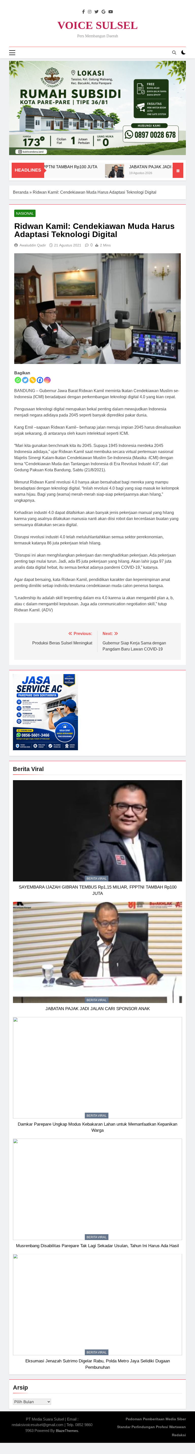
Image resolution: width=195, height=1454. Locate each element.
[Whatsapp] (18, 380)
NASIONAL (25, 213)
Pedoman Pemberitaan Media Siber (156, 1419)
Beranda (20, 192)
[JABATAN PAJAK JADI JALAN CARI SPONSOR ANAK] (96, 173)
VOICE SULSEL (97, 25)
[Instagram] (47, 380)
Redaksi (179, 1435)
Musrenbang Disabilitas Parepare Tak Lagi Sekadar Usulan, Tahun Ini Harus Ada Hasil (97, 1245)
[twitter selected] (96, 12)
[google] (103, 12)
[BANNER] (97, 108)
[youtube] (111, 12)
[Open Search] (174, 53)
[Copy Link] (32, 380)
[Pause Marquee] (178, 170)
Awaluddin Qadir (33, 245)
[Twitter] (25, 380)
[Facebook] (40, 380)
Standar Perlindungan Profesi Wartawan (151, 1427)
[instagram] (89, 12)
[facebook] (83, 12)
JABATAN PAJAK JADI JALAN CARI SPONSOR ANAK (97, 1008)
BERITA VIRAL (97, 878)
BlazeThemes (67, 1431)
